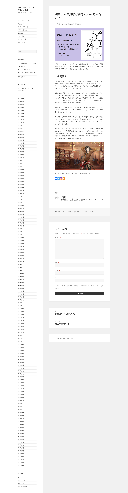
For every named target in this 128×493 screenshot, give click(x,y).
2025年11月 (21, 128)
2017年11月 (21, 406)
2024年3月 (21, 187)
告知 (75, 212)
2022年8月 (21, 241)
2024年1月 (21, 193)
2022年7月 (21, 243)
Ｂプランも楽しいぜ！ (24, 69)
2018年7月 (21, 383)
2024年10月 (21, 166)
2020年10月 (21, 306)
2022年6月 (21, 246)
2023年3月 (21, 220)
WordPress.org (22, 486)
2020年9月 (21, 309)
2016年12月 (21, 439)
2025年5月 (21, 146)
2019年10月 (21, 341)
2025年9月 (21, 134)
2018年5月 (21, 389)
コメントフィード (23, 483)
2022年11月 (21, 232)
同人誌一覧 (21, 24)
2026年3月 (21, 116)
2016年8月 (21, 451)
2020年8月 (21, 312)
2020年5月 (21, 320)
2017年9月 (21, 412)
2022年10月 (21, 235)
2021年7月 (21, 279)
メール (57, 270)
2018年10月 (21, 374)
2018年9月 (21, 377)
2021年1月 (21, 297)
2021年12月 (21, 264)
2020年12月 (21, 300)
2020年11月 (21, 303)
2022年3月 (21, 255)
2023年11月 (21, 199)
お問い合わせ (21, 42)
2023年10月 (21, 202)
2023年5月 (21, 214)
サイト (57, 278)
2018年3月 (21, 394)
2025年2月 (21, 155)
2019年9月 (21, 344)
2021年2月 (21, 294)
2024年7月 (21, 175)
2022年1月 (21, 261)
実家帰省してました (23, 66)
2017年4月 (21, 427)
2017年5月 (21, 424)
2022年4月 (21, 252)
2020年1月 (21, 332)
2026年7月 (21, 104)
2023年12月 (21, 196)
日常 (78, 212)
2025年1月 (21, 158)
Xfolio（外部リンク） (24, 30)
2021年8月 (21, 276)
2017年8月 (21, 415)
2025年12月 (21, 125)
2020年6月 (21, 317)
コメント (58, 238)
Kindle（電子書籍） (23, 27)
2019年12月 (21, 335)
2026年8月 (21, 101)
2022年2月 (21, 258)
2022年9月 (21, 238)
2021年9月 (21, 273)
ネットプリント (85, 212)
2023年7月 (21, 208)
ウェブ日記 (21, 36)
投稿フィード (21, 480)
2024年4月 (21, 184)
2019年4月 (21, 356)
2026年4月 (21, 113)
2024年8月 (21, 172)
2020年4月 (21, 323)
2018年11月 (21, 371)
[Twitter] (58, 178)
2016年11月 (21, 442)
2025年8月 (21, 137)
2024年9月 (21, 169)
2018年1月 (21, 400)
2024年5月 (21, 181)
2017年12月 (21, 403)
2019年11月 (21, 338)
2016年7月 (21, 454)
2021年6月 (21, 282)
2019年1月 (21, 365)
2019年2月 (21, 362)
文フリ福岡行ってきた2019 (25, 88)
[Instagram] (61, 178)
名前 (57, 262)
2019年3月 (21, 359)
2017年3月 (21, 430)
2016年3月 (21, 466)
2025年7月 (21, 140)
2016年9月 (21, 448)
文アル (92, 212)
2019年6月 (21, 350)
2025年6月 (21, 143)
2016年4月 (21, 463)
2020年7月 (21, 315)
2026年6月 (21, 107)
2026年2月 (21, 119)
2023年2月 (21, 223)
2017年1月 (21, 436)
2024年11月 (21, 164)
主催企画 (20, 33)
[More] (64, 178)
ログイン (20, 477)
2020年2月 (21, 329)
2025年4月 (21, 149)
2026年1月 (21, 122)
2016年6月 (21, 457)
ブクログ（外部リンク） (24, 39)
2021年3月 (21, 291)
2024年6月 (21, 178)
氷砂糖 (69, 212)
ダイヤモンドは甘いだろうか (26, 8)
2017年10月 (21, 409)
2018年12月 (21, 368)
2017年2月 (21, 433)
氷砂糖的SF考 (21, 77)
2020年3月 (21, 326)
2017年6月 (21, 421)
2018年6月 (21, 386)
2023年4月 (21, 217)
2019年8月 (21, 347)
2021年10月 (21, 270)
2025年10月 (21, 131)
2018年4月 (21, 391)
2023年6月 (21, 211)
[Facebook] (56, 178)
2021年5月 (21, 285)
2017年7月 (21, 418)
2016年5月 (21, 460)
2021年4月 (21, 288)
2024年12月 (21, 161)
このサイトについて (23, 21)
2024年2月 (21, 190)
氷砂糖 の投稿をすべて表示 (77, 201)
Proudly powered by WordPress (64, 338)
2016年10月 (21, 445)
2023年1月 (21, 226)
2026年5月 (21, 110)
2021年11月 (21, 267)
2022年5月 (21, 249)
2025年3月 (21, 152)
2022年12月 (21, 229)
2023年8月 (21, 205)
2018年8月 (21, 380)
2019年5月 (21, 353)
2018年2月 (21, 397)
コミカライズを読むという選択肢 (27, 63)
